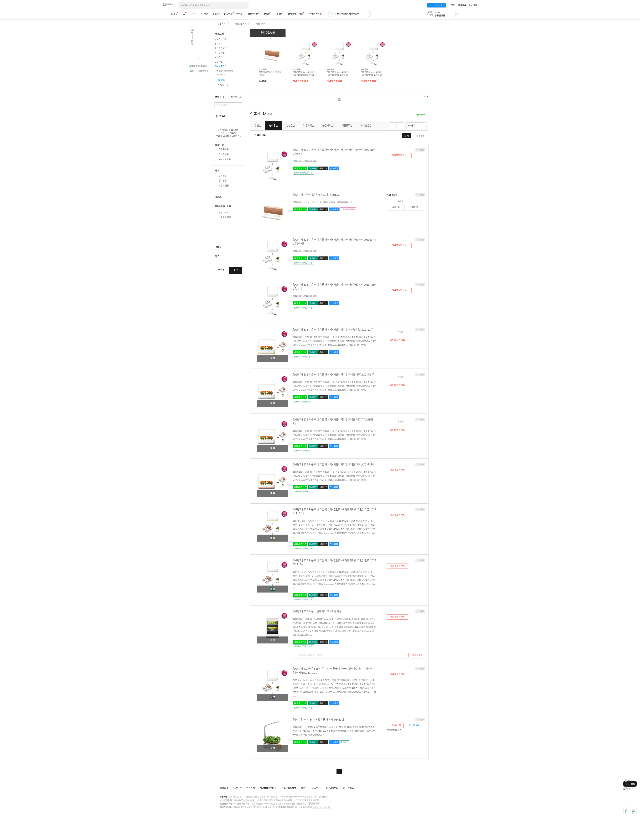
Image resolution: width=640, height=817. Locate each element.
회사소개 (224, 788)
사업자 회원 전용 (300, 80)
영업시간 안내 (314, 804)
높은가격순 (327, 125)
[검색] (243, 5)
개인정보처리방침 (268, 788)
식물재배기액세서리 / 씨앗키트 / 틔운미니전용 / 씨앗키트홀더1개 (322, 202)
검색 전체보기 (236, 97)
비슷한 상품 (414, 725)
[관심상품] (410, 214)
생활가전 (221, 24)
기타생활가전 (240, 24)
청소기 (217, 43)
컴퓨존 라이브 (315, 14)
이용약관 (237, 788)
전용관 (267, 14)
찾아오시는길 (332, 788)
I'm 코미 (439, 5)
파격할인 (205, 14)
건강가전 (218, 61)
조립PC (174, 14)
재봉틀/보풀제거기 (224, 70)
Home (213, 23)
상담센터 (473, 5)
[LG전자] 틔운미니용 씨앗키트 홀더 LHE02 (316, 194)
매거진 (279, 14)
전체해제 (420, 135)
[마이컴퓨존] (473, 15)
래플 (301, 14)
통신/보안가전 (220, 48)
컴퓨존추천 (253, 14)
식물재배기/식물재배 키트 (305, 161)
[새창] (401, 214)
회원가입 (462, 5)
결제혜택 (292, 14)
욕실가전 (218, 57)
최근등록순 (347, 125)
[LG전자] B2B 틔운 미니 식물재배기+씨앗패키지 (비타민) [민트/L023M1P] (333, 374)
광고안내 (316, 788)
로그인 (452, 5)
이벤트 (239, 14)
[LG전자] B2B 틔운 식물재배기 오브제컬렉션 (317, 611)
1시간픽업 (228, 14)
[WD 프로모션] (630, 788)
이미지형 (393, 126)
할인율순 (290, 125)
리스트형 (400, 126)
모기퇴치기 (221, 75)
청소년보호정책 (288, 788)
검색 (236, 270)
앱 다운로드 (348, 788)
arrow (242, 39)
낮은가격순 (308, 125)
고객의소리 (317, 807)
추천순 (257, 125)
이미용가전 (219, 52)
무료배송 (216, 14)
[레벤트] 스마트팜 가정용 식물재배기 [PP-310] (318, 719)
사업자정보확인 (250, 800)
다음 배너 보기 (200, 58)
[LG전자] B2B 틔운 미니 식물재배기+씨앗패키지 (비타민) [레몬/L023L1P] (333, 329)
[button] (456, 12)
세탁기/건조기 (220, 39)
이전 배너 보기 (197, 58)
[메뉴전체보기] (165, 14)
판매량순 (273, 125)
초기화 (221, 270)
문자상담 (327, 807)
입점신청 (250, 788)
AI (184, 14)
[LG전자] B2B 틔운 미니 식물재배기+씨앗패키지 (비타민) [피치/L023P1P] (333, 464)
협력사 (304, 788)
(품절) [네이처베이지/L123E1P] (310, 655)
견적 (193, 14)
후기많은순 (366, 125)
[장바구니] (464, 15)
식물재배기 (261, 23)
